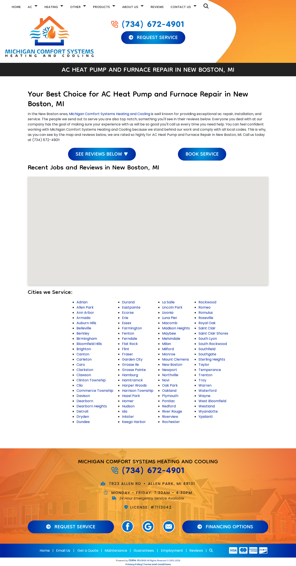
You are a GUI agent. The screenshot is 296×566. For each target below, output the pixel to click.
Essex (126, 322)
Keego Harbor (134, 421)
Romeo (204, 307)
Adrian (82, 302)
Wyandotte (208, 411)
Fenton (128, 333)
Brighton (83, 348)
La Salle (168, 302)
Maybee (169, 333)
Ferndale (129, 338)
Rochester (171, 421)
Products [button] (102, 7)
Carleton (84, 359)
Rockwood (207, 302)
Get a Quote (87, 550)
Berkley (82, 333)
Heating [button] (51, 7)
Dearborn (84, 400)
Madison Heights (176, 328)
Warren (204, 385)
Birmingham (86, 338)
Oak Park (170, 385)
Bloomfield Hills (89, 343)
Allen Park (85, 307)
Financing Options (228, 527)
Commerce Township (94, 390)
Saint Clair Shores (213, 333)
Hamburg (130, 374)
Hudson (128, 406)
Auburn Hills (86, 322)
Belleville (83, 328)
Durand (128, 302)
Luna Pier (169, 317)
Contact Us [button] (181, 7)
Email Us (63, 550)
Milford (168, 348)
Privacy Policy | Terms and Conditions (148, 564)
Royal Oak (207, 322)
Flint (125, 348)
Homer (128, 400)
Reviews (157, 7)
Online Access (137, 560)
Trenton (205, 374)
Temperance (209, 369)
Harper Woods (134, 385)
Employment (172, 550)
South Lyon (207, 338)
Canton (82, 354)
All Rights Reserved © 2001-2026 (163, 560)
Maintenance (116, 550)
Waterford (207, 390)
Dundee (83, 421)
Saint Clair (207, 328)
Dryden (82, 416)
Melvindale (171, 338)
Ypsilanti (205, 416)
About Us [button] (130, 7)
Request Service (156, 38)
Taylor (203, 364)
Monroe (168, 354)
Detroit (82, 411)
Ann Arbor (85, 312)
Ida (124, 411)
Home (16, 7)
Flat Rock (130, 343)
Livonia (167, 312)
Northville (170, 374)
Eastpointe (131, 307)
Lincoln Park (172, 307)
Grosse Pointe (134, 369)
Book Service (202, 154)
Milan (166, 343)
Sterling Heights (211, 359)
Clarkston (84, 369)
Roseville (205, 317)
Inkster (128, 416)
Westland (206, 406)
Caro (80, 364)
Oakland (169, 390)
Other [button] (76, 7)
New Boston (172, 364)
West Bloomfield (212, 400)
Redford (169, 406)
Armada (83, 317)
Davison (83, 395)
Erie (125, 317)
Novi (165, 380)
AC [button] (30, 7)
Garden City (132, 359)
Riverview (170, 416)
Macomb (169, 322)
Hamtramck (132, 380)
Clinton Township (91, 380)
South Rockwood (212, 343)
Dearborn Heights (91, 406)
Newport (169, 369)
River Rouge (172, 411)
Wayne (204, 395)
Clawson (83, 374)
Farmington (132, 328)
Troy (202, 380)
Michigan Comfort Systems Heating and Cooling (109, 113)
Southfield (206, 348)
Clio (79, 385)
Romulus (205, 312)
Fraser (127, 354)
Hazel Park (131, 395)
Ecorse (128, 312)
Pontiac (168, 400)
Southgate (207, 354)
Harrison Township (137, 390)
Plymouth (170, 395)
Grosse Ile (130, 364)
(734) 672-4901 (153, 25)
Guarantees (143, 550)
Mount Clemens (175, 359)
